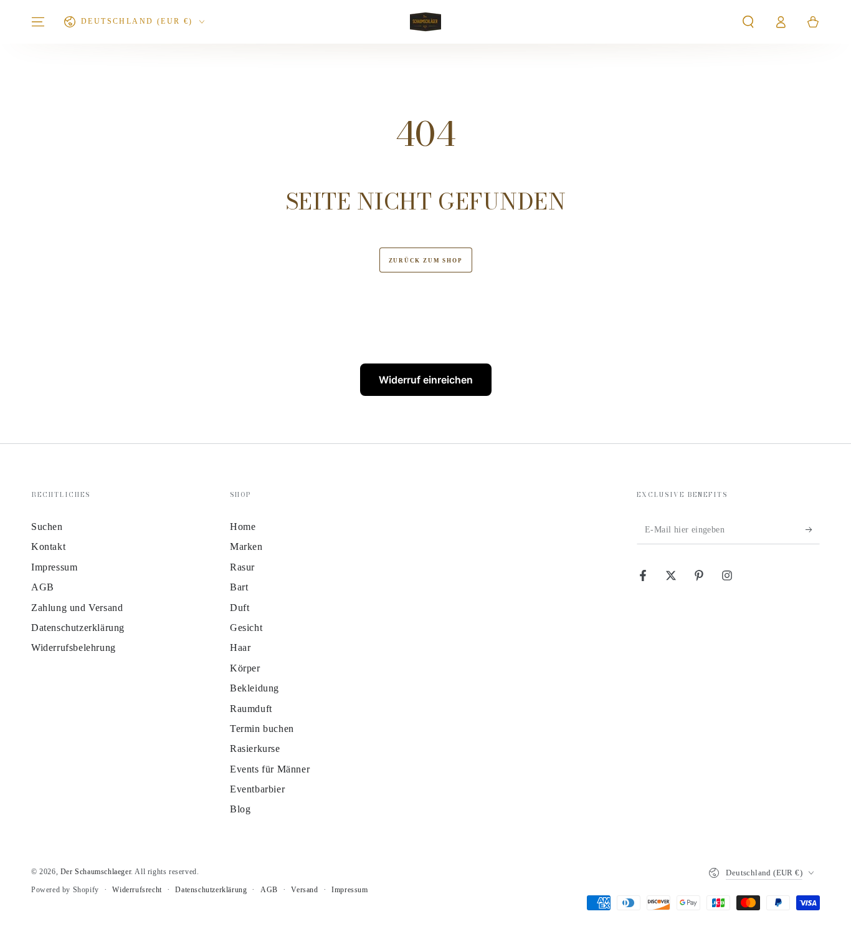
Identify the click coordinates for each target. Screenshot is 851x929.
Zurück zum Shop (426, 261)
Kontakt (48, 546)
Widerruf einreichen (426, 379)
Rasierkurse (255, 748)
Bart (239, 587)
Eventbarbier (257, 789)
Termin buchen (262, 728)
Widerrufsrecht (136, 889)
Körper (245, 668)
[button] (748, 22)
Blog (240, 809)
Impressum (54, 567)
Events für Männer (270, 769)
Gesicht (246, 627)
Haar (240, 647)
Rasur (242, 567)
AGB (42, 587)
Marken (246, 546)
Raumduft (251, 708)
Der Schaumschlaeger (95, 871)
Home (242, 526)
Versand (304, 889)
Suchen (47, 526)
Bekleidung (254, 688)
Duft (239, 607)
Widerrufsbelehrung (73, 647)
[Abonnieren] (813, 530)
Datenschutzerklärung (78, 627)
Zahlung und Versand (77, 607)
